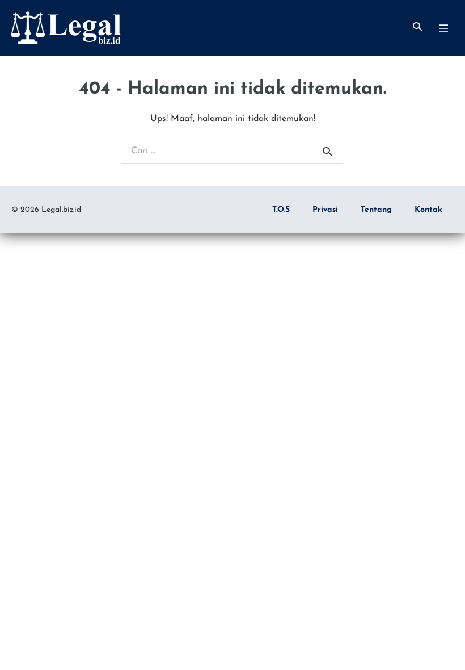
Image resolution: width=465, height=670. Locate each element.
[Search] (327, 151)
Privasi (325, 210)
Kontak (428, 210)
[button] (417, 27)
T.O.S (281, 210)
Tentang (376, 210)
